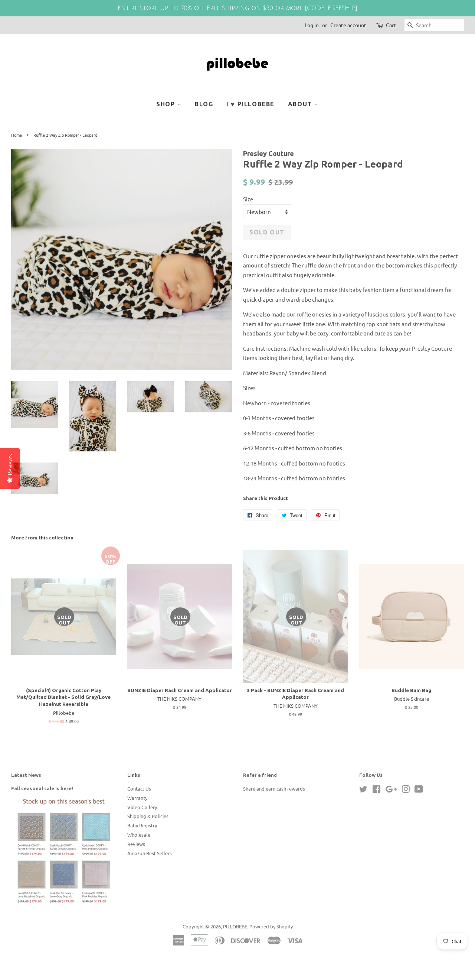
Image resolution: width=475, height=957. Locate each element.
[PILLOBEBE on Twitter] (363, 790)
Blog (204, 104)
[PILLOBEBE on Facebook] (376, 790)
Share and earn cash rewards (274, 788)
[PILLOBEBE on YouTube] (419, 790)
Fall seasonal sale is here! (42, 788)
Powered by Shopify (271, 926)
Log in (312, 25)
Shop (166, 104)
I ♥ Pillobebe (250, 104)
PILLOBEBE (235, 926)
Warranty (137, 798)
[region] (237, 8)
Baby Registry (142, 825)
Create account (348, 25)
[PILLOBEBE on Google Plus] (391, 790)
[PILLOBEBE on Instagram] (406, 790)
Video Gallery (142, 807)
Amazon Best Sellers (149, 853)
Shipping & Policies (147, 816)
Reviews (136, 844)
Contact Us (139, 788)
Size (248, 198)
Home (16, 135)
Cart (391, 25)
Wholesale (138, 834)
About (301, 104)
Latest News (26, 775)
